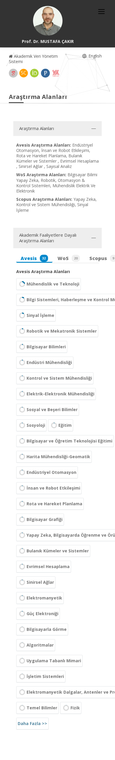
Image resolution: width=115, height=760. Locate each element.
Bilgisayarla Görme (47, 629)
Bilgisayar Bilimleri (46, 346)
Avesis (33, 258)
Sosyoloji (36, 425)
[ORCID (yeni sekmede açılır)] (34, 73)
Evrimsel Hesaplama (48, 566)
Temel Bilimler (42, 708)
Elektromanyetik (44, 598)
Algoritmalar (40, 645)
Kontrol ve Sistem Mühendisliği (59, 378)
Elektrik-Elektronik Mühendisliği (60, 394)
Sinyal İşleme (40, 315)
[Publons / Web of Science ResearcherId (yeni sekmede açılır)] (45, 73)
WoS (68, 258)
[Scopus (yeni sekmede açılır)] (23, 73)
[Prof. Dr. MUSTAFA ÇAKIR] (48, 21)
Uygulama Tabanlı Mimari (54, 660)
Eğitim (65, 425)
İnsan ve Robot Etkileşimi (53, 488)
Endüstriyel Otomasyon (51, 472)
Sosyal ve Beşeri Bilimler (52, 409)
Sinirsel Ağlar (40, 582)
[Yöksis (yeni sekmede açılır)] (55, 73)
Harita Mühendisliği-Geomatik (58, 456)
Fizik (75, 708)
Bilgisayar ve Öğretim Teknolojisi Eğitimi (69, 441)
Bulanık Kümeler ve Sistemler (58, 551)
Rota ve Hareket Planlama (54, 503)
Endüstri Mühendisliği (49, 362)
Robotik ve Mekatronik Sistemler (62, 331)
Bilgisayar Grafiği (45, 519)
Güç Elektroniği (42, 613)
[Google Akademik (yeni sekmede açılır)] (13, 73)
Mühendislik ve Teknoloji (53, 284)
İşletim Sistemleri (45, 676)
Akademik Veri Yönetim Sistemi (33, 58)
